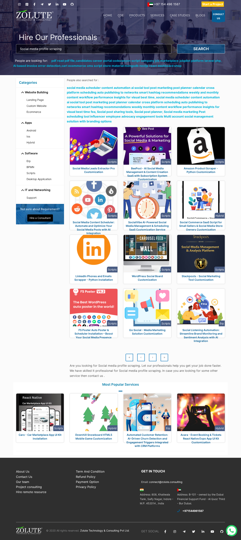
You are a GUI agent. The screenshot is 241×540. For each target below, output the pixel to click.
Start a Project (212, 4)
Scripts (31, 173)
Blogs (200, 15)
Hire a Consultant (40, 217)
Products (137, 15)
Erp (29, 161)
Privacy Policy (86, 487)
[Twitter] (49, 4)
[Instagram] (19, 4)
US (218, 16)
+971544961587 (193, 510)
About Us (22, 471)
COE (121, 15)
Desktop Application (39, 179)
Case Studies (180, 15)
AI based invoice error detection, (37, 66)
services (157, 15)
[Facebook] (34, 4)
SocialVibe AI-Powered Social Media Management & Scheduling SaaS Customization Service (147, 226)
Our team (22, 482)
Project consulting (29, 487)
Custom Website (37, 105)
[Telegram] (42, 4)
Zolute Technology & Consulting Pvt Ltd (104, 530)
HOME (107, 15)
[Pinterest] (27, 4)
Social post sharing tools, (115, 112)
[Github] (72, 4)
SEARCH (201, 49)
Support (32, 197)
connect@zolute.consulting (165, 481)
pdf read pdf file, (63, 61)
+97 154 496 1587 (166, 4)
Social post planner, (149, 112)
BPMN (30, 167)
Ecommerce (34, 111)
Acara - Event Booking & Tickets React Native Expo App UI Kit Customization (201, 438)
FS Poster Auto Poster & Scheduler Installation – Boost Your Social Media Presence (94, 333)
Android (31, 130)
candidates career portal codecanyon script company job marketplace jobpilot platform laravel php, (149, 61)
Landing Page (35, 99)
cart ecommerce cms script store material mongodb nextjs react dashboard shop (122, 66)
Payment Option (87, 482)
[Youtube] (64, 4)
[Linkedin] (57, 4)
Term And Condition (90, 471)
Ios (28, 136)
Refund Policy (85, 477)
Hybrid (31, 142)
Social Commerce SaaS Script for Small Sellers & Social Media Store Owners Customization (201, 226)
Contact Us (24, 477)
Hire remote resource (31, 492)
